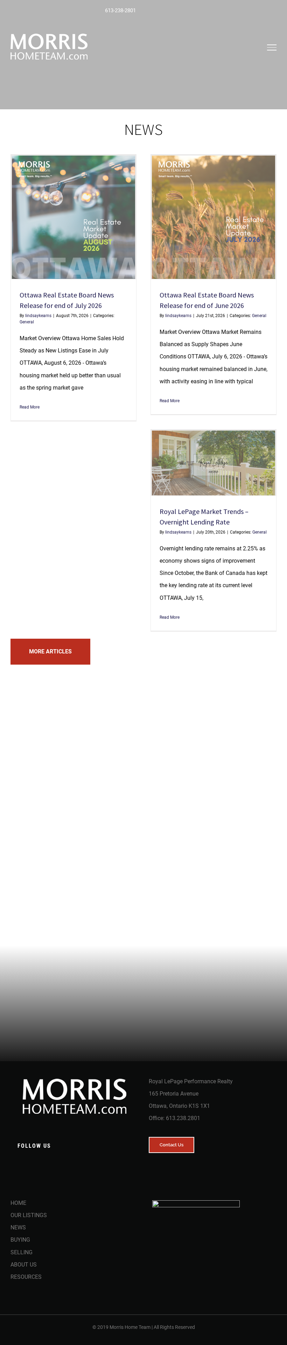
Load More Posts (50, 651)
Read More (30, 407)
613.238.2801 (183, 1118)
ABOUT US (23, 1264)
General (27, 322)
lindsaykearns (38, 315)
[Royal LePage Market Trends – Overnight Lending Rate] (213, 463)
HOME (18, 1203)
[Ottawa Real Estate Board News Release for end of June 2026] (213, 217)
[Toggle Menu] (272, 47)
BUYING (20, 1239)
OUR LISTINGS (28, 1215)
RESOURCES (26, 1277)
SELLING (21, 1252)
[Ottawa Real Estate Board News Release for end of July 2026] (73, 217)
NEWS (18, 1227)
